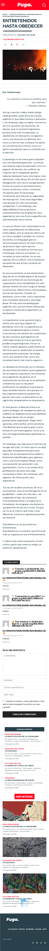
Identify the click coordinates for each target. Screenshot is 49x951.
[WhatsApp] (23, 44)
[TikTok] (41, 943)
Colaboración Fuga (13, 39)
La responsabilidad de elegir (19, 780)
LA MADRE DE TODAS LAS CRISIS (19, 765)
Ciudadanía (10, 778)
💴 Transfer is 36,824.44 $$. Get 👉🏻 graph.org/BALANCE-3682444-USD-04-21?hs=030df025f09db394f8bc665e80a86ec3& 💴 (24, 574)
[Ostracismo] (24, 847)
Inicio (5, 14)
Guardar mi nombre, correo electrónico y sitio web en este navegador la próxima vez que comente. (23, 704)
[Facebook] (5, 44)
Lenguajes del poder (14, 749)
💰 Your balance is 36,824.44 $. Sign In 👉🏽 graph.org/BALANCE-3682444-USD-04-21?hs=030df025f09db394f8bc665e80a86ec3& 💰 (24, 627)
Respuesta (6, 589)
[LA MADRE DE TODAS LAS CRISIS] (24, 883)
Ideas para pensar (13, 734)
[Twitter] (11, 44)
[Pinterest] (17, 44)
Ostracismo (11, 751)
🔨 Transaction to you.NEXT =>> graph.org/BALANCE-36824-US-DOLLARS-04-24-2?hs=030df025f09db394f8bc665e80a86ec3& (24, 600)
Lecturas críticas (13, 763)
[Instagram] (37, 943)
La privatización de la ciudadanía (22, 736)
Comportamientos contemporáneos (25, 14)
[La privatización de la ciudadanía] (24, 811)
